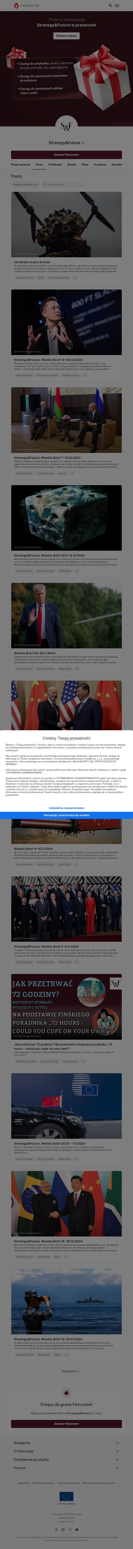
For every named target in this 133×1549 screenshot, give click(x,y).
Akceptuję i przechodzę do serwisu (67, 815)
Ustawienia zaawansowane (66, 808)
